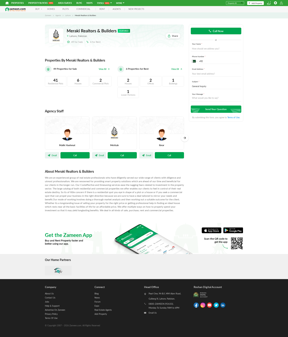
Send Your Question (216, 109)
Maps (89, 3)
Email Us (153, 312)
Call (75, 155)
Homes (51, 9)
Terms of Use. (233, 117)
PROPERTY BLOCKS (38, 3)
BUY (37, 9)
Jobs (47, 301)
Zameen (48, 15)
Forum (97, 301)
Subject (195, 81)
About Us (49, 293)
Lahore (68, 15)
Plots (65, 9)
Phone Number (198, 56)
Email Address (198, 69)
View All (102, 69)
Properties (17, 3)
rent (102, 9)
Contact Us (50, 297)
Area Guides (65, 3)
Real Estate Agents (103, 309)
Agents (58, 15)
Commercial (83, 9)
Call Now (218, 31)
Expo (96, 305)
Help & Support (52, 305)
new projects (136, 9)
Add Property (257, 3)
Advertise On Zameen (55, 309)
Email (54, 155)
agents (117, 9)
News (97, 297)
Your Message (198, 94)
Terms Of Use (51, 318)
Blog (79, 3)
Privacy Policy (51, 314)
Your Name (197, 44)
